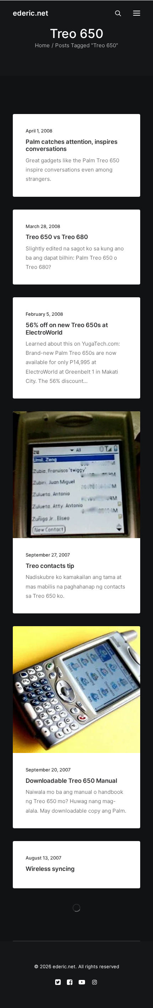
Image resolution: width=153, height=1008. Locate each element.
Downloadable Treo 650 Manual (71, 780)
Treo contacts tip (50, 565)
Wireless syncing (50, 868)
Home (42, 45)
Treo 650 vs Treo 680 (57, 236)
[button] (136, 13)
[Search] (115, 13)
